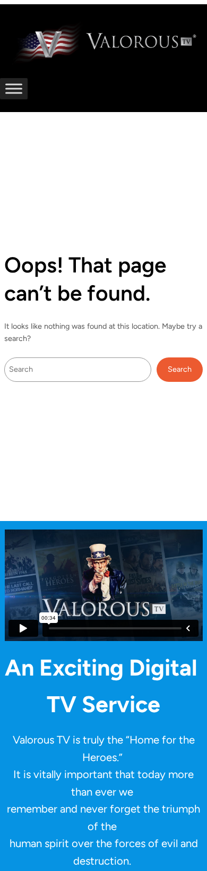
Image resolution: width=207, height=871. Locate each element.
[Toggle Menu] (13, 88)
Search (180, 369)
